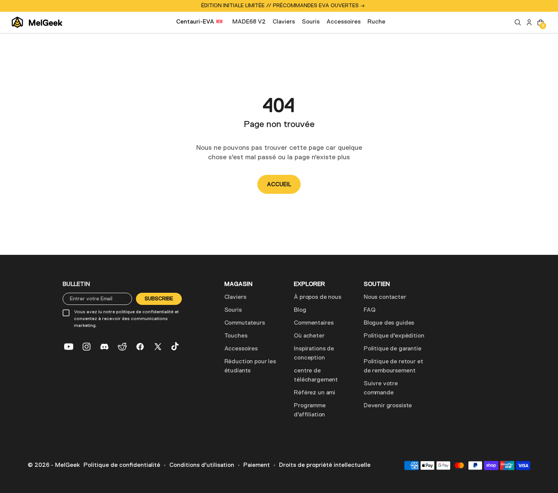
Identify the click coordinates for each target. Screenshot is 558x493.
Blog (300, 310)
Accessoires (241, 349)
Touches (235, 336)
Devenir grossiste (388, 406)
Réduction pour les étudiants (250, 366)
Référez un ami (314, 393)
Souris (233, 310)
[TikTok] (176, 347)
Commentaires (313, 323)
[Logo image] (37, 22)
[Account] (529, 22)
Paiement (256, 465)
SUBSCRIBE (159, 298)
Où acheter (309, 336)
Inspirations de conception (314, 353)
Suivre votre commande (381, 388)
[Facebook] (140, 347)
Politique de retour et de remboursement (393, 366)
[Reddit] (122, 347)
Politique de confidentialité (122, 465)
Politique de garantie (392, 349)
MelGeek (67, 465)
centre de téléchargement (316, 375)
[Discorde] (104, 347)
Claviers (235, 297)
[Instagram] (86, 347)
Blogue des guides (389, 323)
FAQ (369, 310)
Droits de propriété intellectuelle (324, 465)
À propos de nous (317, 297)
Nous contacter (385, 297)
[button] (517, 22)
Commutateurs (244, 323)
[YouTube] (69, 347)
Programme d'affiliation (310, 410)
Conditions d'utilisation (201, 465)
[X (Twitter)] (158, 347)
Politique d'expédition (394, 336)
